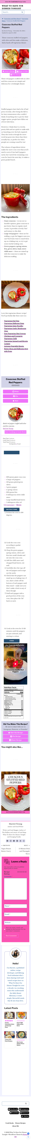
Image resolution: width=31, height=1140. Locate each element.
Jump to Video (23, 71)
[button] (12, 385)
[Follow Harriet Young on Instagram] (10, 840)
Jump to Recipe (9, 71)
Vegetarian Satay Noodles (13, 326)
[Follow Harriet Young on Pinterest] (17, 840)
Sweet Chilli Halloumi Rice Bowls (20, 1024)
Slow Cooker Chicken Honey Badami (20, 1044)
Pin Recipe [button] (16, 736)
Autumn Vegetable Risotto (14, 346)
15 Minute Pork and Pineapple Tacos (24, 850)
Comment (8, 876)
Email (7, 914)
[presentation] (9, 1015)
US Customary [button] (9, 505)
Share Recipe (16, 740)
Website (8, 922)
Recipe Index (22, 1)
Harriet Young (8, 31)
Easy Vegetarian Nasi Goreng (15, 333)
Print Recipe (16, 75)
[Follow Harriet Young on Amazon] (20, 840)
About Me (8, 1)
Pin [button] (16, 396)
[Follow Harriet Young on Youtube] (13, 840)
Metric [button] (18, 505)
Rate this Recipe (16, 733)
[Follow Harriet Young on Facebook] (7, 840)
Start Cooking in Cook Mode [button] (15, 432)
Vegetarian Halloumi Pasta (14, 323)
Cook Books (9, 1123)
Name (7, 906)
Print (16, 391)
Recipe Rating (7, 873)
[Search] (26, 1103)
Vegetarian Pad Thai (11, 321)
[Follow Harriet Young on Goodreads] (23, 840)
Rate (16, 401)
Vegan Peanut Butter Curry (6, 848)
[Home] (2, 18)
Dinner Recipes (20, 1123)
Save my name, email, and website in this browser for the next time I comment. (16, 929)
